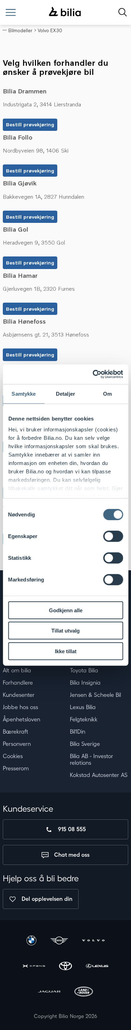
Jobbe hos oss (20, 707)
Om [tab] (107, 393)
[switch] (113, 536)
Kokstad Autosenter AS (99, 775)
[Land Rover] (83, 992)
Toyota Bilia (84, 670)
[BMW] (31, 941)
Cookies (13, 756)
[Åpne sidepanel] (11, 12)
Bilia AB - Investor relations (91, 759)
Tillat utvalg (65, 631)
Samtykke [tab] (24, 393)
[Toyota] (65, 967)
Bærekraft (15, 731)
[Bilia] (65, 12)
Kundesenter (19, 695)
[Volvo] (93, 941)
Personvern (17, 744)
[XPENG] (34, 967)
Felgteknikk (83, 719)
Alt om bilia (17, 670)
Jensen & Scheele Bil (95, 695)
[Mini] (59, 941)
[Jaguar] (49, 992)
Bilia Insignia (85, 682)
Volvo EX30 (50, 30)
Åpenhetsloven (21, 719)
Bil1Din (77, 731)
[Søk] (122, 12)
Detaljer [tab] (65, 393)
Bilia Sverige (85, 744)
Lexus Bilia (83, 707)
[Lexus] (97, 967)
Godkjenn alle (65, 610)
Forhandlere (18, 682)
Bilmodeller (20, 30)
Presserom (16, 768)
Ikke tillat (66, 651)
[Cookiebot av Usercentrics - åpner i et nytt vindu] (93, 374)
